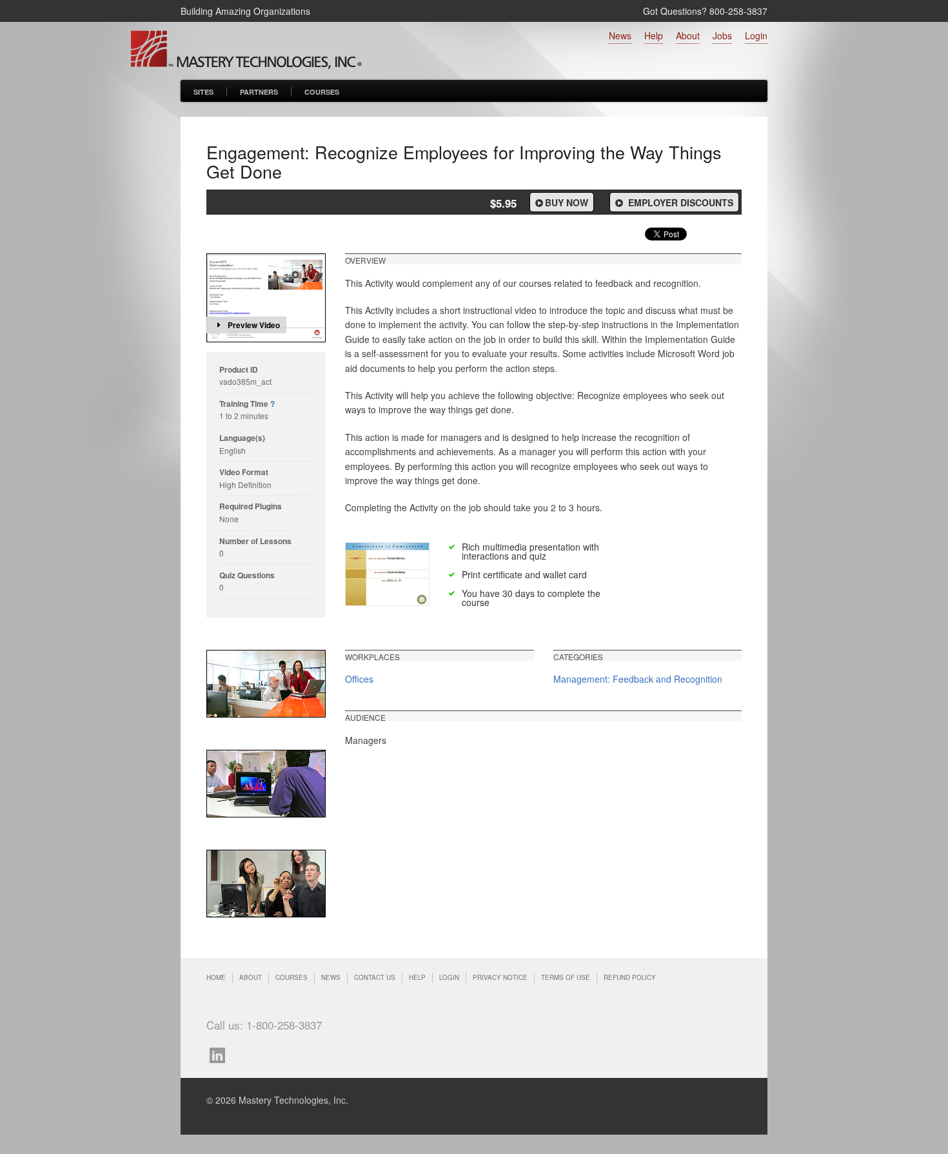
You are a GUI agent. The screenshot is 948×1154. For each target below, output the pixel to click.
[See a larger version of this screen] (266, 684)
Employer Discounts (679, 202)
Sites (203, 92)
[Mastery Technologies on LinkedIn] (220, 1053)
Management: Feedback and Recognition (637, 678)
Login (756, 35)
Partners (259, 92)
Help (653, 35)
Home (216, 977)
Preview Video (254, 325)
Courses (321, 92)
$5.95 (503, 203)
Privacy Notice (500, 977)
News (620, 35)
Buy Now (566, 202)
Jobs (722, 35)
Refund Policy (630, 977)
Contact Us (374, 977)
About (688, 35)
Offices (359, 678)
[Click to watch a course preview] (266, 297)
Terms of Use (565, 977)
